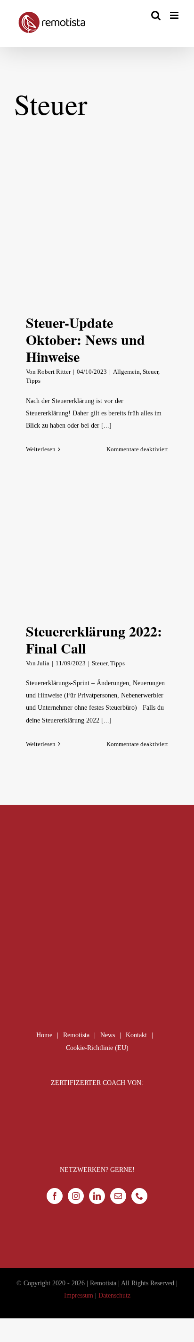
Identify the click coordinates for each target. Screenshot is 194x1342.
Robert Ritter (54, 371)
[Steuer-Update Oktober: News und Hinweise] (97, 244)
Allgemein (126, 371)
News (107, 1035)
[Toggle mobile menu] (175, 15)
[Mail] (118, 1196)
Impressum (78, 1295)
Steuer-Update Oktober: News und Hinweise (85, 339)
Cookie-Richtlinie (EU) (97, 1047)
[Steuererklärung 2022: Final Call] (97, 552)
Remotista (76, 1035)
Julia (43, 663)
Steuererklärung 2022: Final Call (94, 639)
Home (44, 1035)
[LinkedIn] (97, 1196)
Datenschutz (114, 1295)
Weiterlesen (41, 449)
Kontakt (136, 1035)
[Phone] (139, 1196)
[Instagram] (76, 1196)
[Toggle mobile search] (156, 15)
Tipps (33, 380)
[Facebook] (55, 1196)
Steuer (150, 371)
